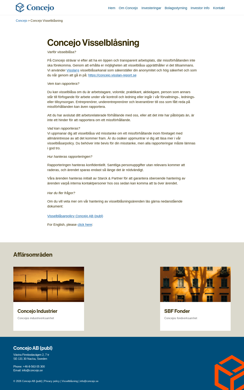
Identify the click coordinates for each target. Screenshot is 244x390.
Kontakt (219, 8)
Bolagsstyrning (176, 8)
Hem (111, 8)
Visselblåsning (70, 381)
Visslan (72, 70)
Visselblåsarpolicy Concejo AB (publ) (75, 216)
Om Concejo (128, 8)
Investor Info (200, 8)
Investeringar (151, 8)
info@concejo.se (32, 370)
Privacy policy (52, 381)
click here (85, 225)
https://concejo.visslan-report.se (112, 75)
